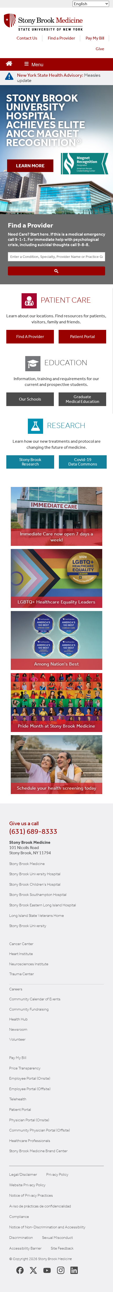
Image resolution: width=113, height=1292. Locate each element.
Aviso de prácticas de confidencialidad (40, 1206)
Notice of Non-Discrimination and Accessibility (47, 1227)
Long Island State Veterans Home (36, 915)
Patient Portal (82, 336)
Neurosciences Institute (28, 964)
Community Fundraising (29, 1009)
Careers (15, 989)
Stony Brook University (27, 925)
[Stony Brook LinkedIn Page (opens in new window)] (74, 1270)
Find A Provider (30, 336)
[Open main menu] (34, 64)
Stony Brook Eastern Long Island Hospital (42, 905)
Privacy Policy (57, 1174)
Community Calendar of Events (34, 999)
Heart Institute (21, 953)
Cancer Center (21, 943)
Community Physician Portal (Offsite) (39, 1130)
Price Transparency (24, 1068)
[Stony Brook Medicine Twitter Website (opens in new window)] (47, 1270)
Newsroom (18, 1029)
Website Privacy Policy (27, 1185)
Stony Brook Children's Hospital (34, 884)
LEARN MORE (30, 166)
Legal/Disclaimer (23, 1174)
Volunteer (17, 1039)
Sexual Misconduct (57, 1237)
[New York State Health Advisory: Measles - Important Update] (9, 76)
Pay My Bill (95, 38)
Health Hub (18, 1019)
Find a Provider (61, 38)
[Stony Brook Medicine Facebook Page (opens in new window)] (20, 1270)
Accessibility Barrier (25, 1248)
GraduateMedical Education (82, 399)
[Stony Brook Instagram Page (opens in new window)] (60, 1270)
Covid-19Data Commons (82, 462)
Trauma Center (21, 974)
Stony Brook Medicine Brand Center (38, 1151)
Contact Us (27, 38)
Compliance (19, 1217)
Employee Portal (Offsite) (29, 1088)
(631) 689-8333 (33, 831)
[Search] (56, 271)
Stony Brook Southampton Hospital (37, 894)
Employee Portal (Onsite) (29, 1078)
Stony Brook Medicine (27, 863)
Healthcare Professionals (29, 1140)
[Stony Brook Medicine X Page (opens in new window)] (33, 1270)
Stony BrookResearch (30, 462)
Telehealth (17, 1099)
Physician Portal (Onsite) (29, 1120)
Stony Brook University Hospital (34, 874)
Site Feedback (62, 1248)
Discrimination (21, 1237)
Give (100, 48)
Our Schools (30, 399)
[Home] (43, 23)
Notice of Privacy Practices (31, 1195)
